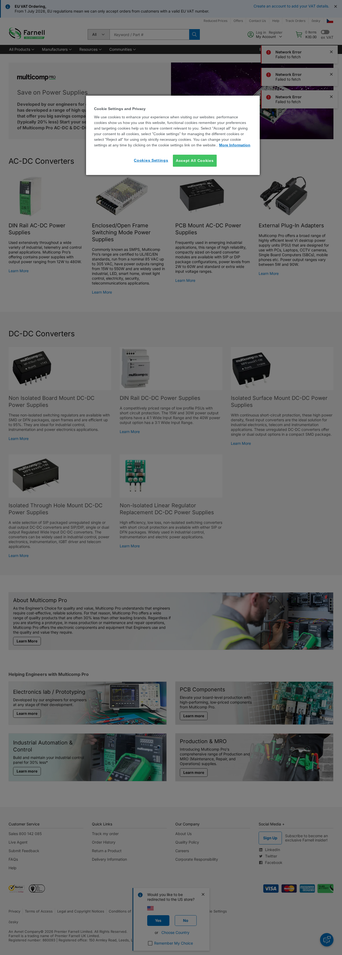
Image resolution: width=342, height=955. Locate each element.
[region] (173, 135)
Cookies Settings (151, 160)
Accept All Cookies (195, 160)
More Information (234, 145)
